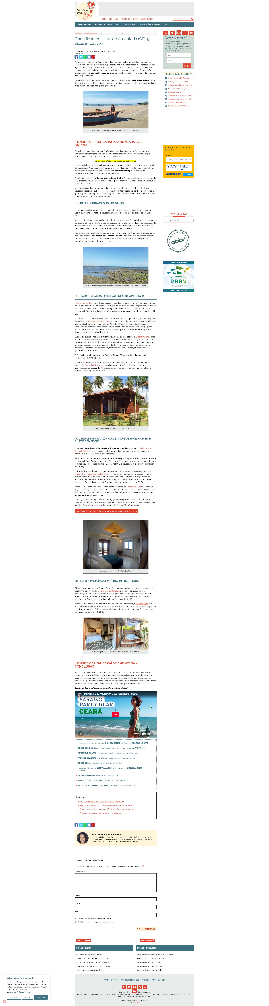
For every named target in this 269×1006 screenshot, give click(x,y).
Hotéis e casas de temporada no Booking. (113, 743)
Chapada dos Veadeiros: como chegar (93, 966)
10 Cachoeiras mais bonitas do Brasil (92, 962)
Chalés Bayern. (142, 337)
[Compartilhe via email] (89, 58)
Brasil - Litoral (78, 33)
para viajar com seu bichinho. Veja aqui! (103, 780)
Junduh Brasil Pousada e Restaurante (91, 474)
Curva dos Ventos (84, 303)
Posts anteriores (83, 940)
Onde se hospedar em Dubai (150, 970)
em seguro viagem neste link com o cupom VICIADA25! (111, 748)
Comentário (80, 872)
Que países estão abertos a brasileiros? (155, 955)
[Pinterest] (191, 33)
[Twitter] (129, 987)
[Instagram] (172, 33)
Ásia (149, 24)
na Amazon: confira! (98, 775)
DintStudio (135, 1002)
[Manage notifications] (4, 1001)
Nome (78, 896)
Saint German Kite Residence (97, 321)
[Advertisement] (147, 9)
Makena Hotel (142, 604)
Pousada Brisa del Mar (95, 365)
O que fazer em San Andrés (149, 966)
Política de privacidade (130, 980)
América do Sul (99, 24)
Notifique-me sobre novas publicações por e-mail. (95, 922)
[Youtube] (165, 33)
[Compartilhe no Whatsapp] (84, 58)
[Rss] (134, 991)
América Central (114, 24)
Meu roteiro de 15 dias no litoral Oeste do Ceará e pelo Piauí (106, 805)
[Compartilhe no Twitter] (80, 58)
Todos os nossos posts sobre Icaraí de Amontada (102, 801)
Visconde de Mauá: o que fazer (90, 970)
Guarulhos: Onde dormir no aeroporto (93, 958)
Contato (161, 980)
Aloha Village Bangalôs (109, 591)
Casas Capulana (134, 487)
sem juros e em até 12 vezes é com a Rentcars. (108, 753)
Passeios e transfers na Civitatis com (110, 769)
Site (76, 911)
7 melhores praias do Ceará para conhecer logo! (101, 813)
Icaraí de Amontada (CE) (90, 33)
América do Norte (84, 24)
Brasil (134, 24)
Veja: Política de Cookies (21, 992)
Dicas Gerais (114, 19)
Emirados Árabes (160, 24)
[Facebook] (185, 33)
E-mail (78, 903)
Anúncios (115, 980)
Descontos (126, 19)
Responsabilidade (149, 980)
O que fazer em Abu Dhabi (149, 962)
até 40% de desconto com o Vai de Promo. (106, 758)
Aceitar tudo (40, 997)
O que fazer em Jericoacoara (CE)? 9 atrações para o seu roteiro (108, 809)
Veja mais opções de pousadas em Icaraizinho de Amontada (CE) (105, 511)
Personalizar (14, 997)
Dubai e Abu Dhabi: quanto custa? (152, 958)
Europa (142, 24)
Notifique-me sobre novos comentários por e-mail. (95, 918)
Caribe (126, 24)
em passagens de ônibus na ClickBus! (100, 763)
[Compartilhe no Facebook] (76, 58)
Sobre (104, 19)
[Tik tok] (178, 32)
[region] (27, 988)
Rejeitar (27, 997)
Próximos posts (147, 940)
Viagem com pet (147, 19)
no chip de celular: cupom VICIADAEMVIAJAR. (107, 785)
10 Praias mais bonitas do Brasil (90, 955)
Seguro (135, 19)
